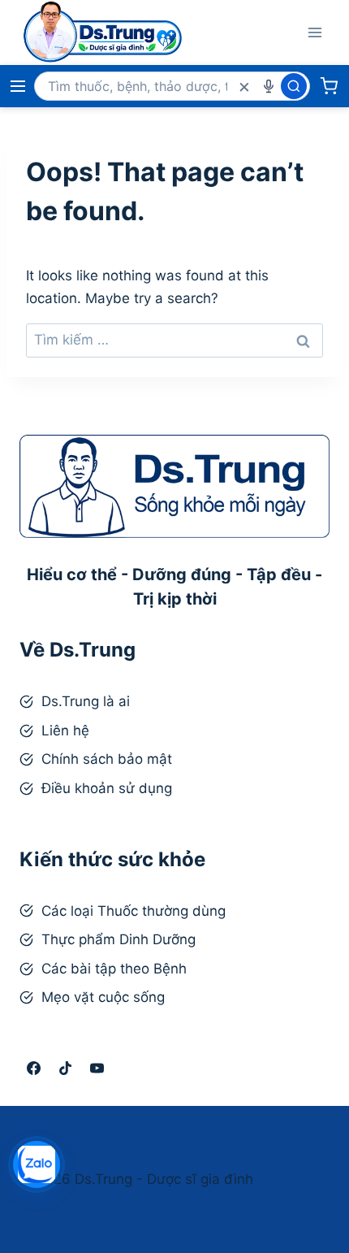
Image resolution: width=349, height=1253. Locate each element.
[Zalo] (128, 1068)
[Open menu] (314, 32)
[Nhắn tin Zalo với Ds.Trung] (36, 1164)
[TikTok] (65, 1068)
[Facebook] (33, 1068)
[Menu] (18, 86)
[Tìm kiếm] (294, 86)
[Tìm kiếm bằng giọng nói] (268, 86)
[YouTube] (96, 1068)
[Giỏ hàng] (329, 86)
